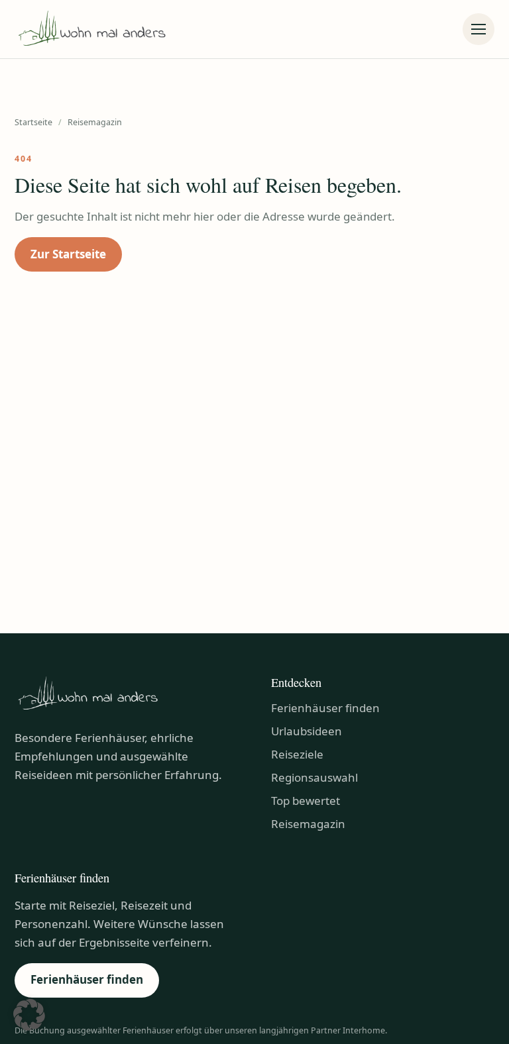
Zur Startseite (68, 254)
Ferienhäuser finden (325, 707)
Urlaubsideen (306, 731)
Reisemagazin (308, 823)
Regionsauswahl (314, 777)
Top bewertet (305, 800)
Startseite (33, 122)
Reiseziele (297, 754)
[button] (29, 1015)
